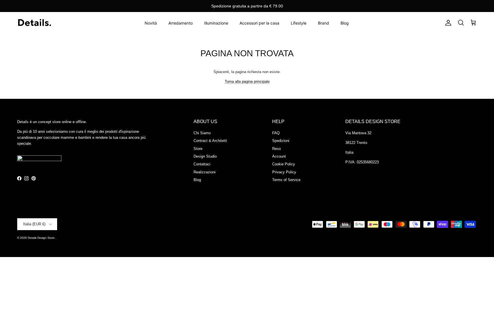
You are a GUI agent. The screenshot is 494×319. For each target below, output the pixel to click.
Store (198, 149)
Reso (276, 149)
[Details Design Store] (34, 23)
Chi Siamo (202, 133)
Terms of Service (286, 180)
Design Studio (205, 156)
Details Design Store (41, 237)
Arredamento (180, 23)
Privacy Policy (284, 172)
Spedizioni (280, 141)
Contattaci (202, 164)
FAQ (276, 133)
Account (279, 156)
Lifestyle (298, 23)
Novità (151, 23)
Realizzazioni (205, 172)
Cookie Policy (283, 164)
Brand (323, 23)
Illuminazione (216, 23)
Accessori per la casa (259, 23)
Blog (344, 23)
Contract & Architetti (210, 141)
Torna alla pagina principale (247, 81)
